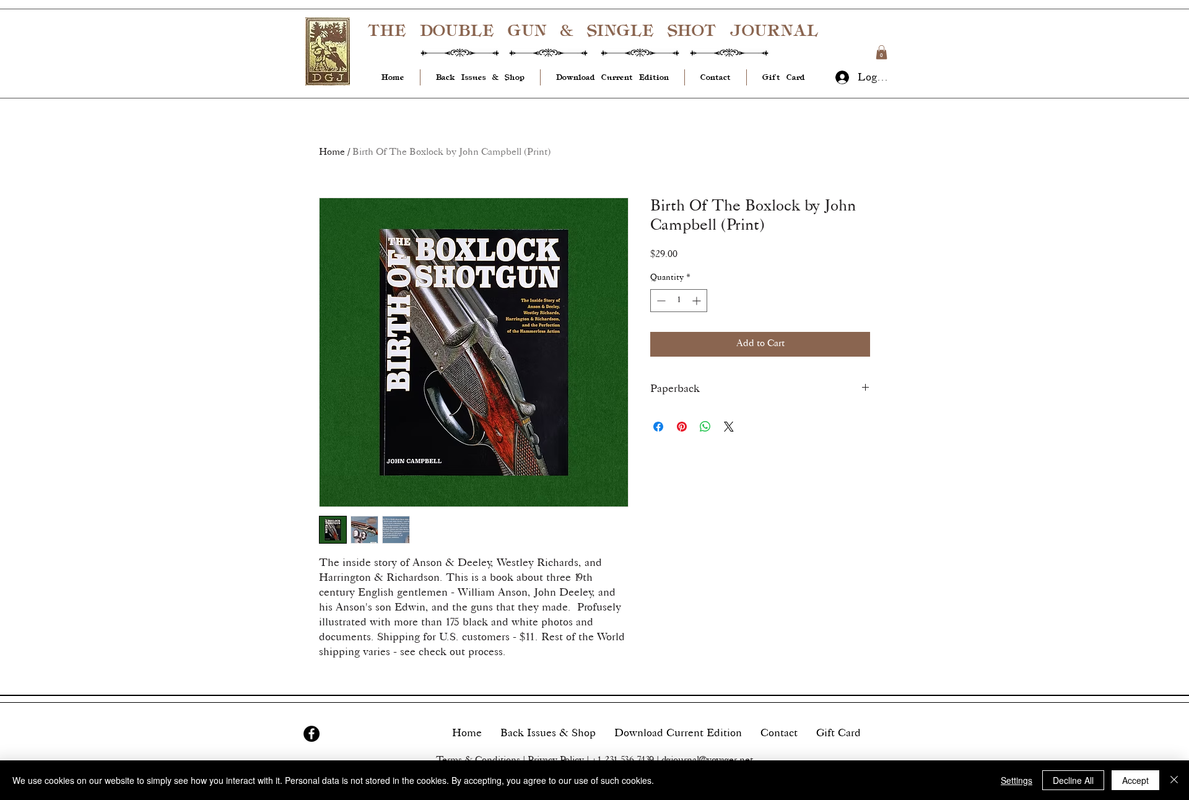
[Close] (1174, 780)
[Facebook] (311, 734)
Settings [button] (1016, 780)
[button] (881, 52)
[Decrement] (660, 300)
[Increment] (697, 300)
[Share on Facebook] (658, 426)
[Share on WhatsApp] (705, 426)
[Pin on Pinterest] (681, 426)
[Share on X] (728, 426)
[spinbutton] (679, 300)
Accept (1135, 780)
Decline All (1073, 780)
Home (332, 152)
